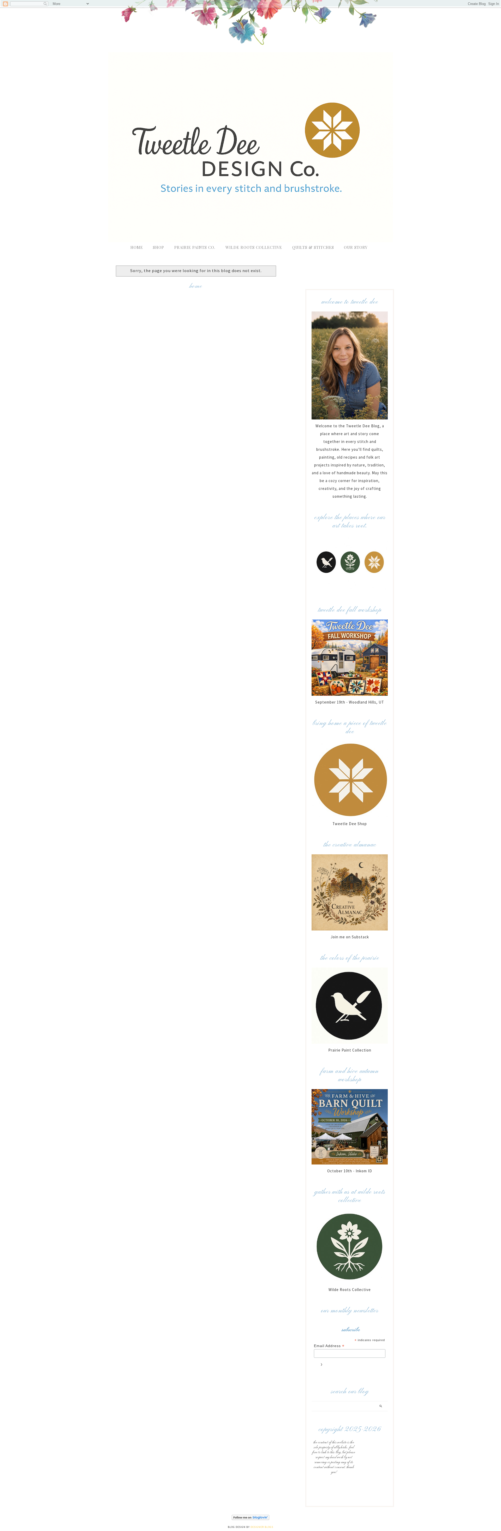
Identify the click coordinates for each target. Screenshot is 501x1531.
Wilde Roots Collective (254, 247)
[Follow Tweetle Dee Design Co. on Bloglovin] (250, 1519)
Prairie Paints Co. (194, 247)
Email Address (329, 1345)
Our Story (356, 247)
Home (136, 247)
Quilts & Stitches (313, 247)
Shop (158, 247)
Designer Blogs (261, 1527)
